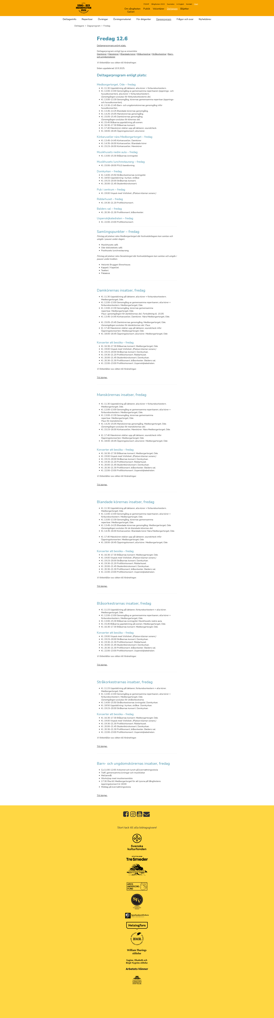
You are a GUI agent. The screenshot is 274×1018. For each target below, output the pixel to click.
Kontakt (189, 4)
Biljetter (184, 8)
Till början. (102, 377)
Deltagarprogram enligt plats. (111, 45)
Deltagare (172, 8)
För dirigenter (143, 19)
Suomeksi (170, 4)
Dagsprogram (163, 19)
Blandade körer (128, 54)
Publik (146, 8)
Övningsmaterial (122, 19)
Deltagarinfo (69, 19)
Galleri (130, 11)
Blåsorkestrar (144, 54)
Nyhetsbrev (205, 19)
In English (180, 4)
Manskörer (113, 54)
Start (196, 4)
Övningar (103, 19)
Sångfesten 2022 (158, 4)
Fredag (106, 25)
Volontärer (158, 8)
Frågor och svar (185, 19)
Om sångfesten (132, 8)
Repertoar (87, 19)
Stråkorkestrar (159, 54)
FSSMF (146, 4)
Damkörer (102, 54)
